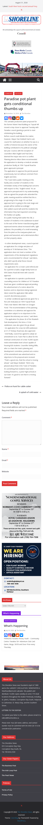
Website (5, 471)
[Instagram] (10, 118)
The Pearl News (8, 775)
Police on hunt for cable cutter (18, 386)
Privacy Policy (7, 795)
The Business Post (9, 765)
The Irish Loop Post (9, 770)
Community (8, 93)
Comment (7, 417)
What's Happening (10, 621)
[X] (14, 118)
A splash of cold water (28, 392)
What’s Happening (16, 626)
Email (5, 460)
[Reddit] (17, 118)
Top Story (18, 93)
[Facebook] (6, 118)
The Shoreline (26, 113)
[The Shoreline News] (21, 64)
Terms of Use (7, 790)
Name (5, 449)
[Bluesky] (21, 118)
